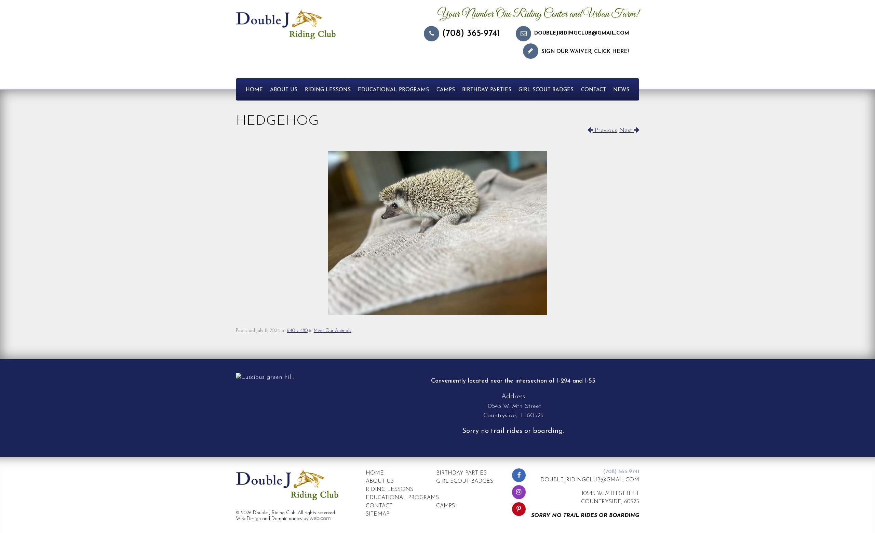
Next (626, 131)
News (621, 90)
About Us (283, 90)
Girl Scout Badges (546, 90)
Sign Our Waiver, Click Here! (585, 51)
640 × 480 (297, 331)
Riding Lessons (328, 90)
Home (254, 90)
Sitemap (377, 514)
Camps (445, 90)
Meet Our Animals (332, 331)
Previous (605, 131)
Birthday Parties (486, 90)
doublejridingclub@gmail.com (581, 33)
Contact (593, 90)
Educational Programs (393, 90)
